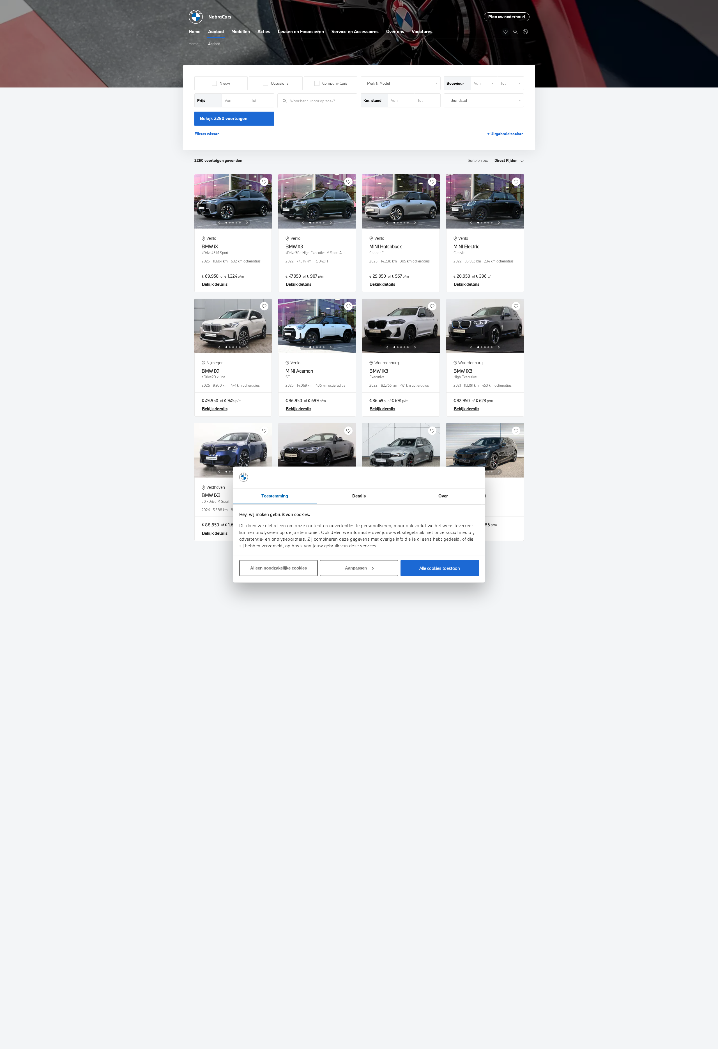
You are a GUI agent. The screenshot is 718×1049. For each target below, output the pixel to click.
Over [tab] (443, 495)
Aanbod (216, 31)
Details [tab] (359, 495)
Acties (263, 31)
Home (195, 31)
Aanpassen (356, 567)
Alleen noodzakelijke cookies (278, 567)
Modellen (240, 31)
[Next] (247, 222)
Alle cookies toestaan (439, 568)
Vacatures (422, 31)
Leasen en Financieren (301, 31)
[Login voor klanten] (525, 31)
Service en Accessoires (355, 31)
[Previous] (219, 222)
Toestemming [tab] (274, 495)
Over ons (395, 31)
